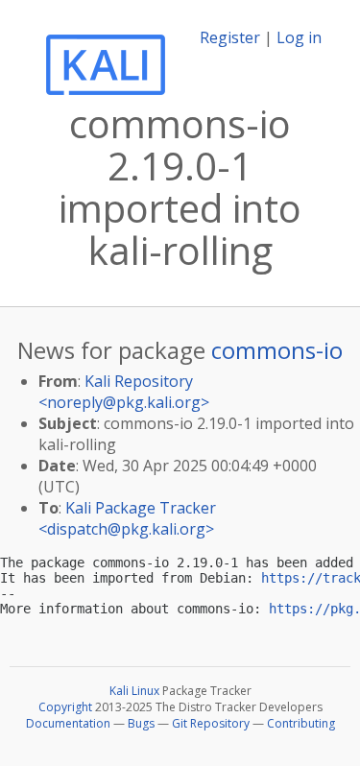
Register (230, 37)
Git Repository (211, 723)
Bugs (141, 723)
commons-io (277, 350)
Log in (299, 37)
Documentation (68, 723)
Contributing (301, 723)
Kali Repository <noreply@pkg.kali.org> (123, 392)
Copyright (65, 707)
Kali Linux (134, 690)
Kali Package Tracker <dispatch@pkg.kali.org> (127, 518)
